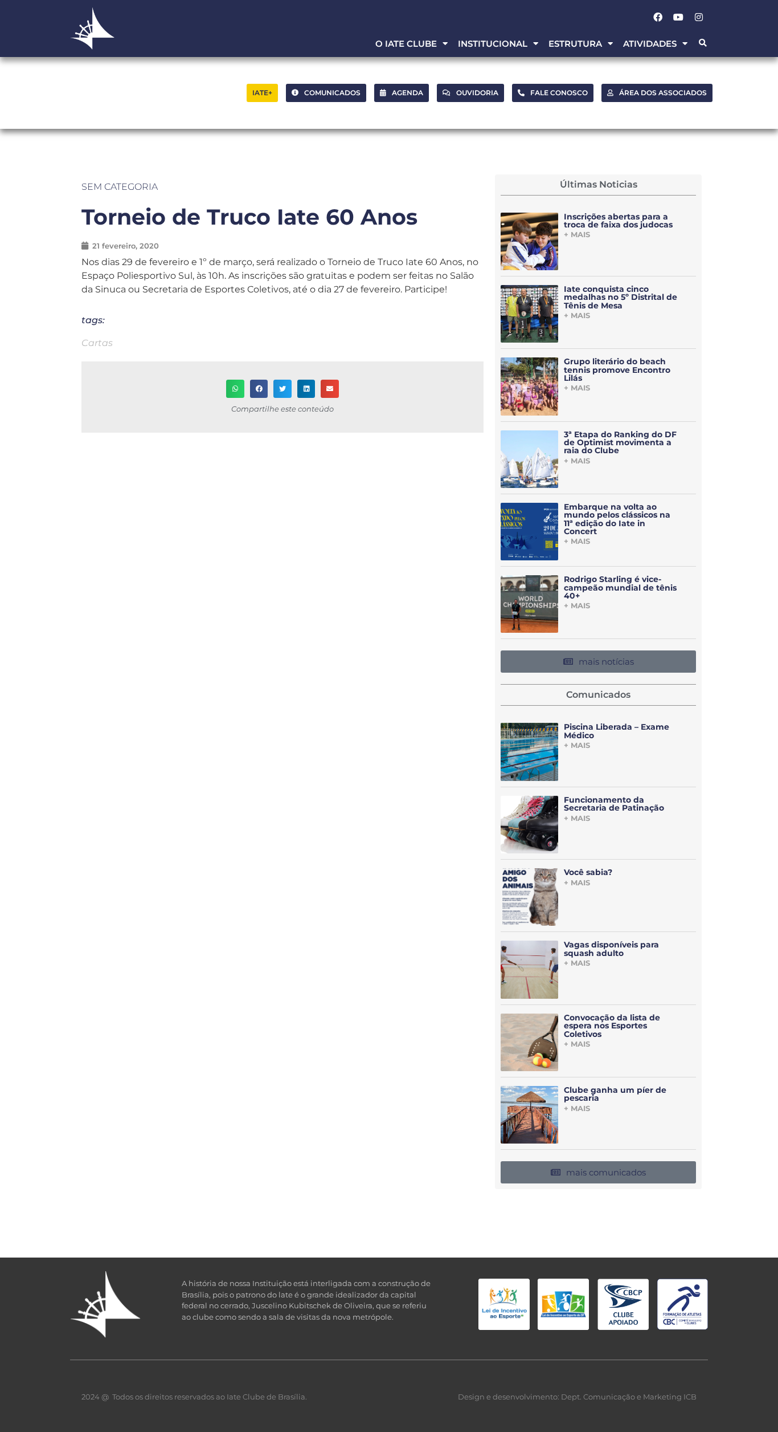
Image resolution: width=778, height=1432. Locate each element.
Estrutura (575, 43)
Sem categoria (119, 186)
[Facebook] (658, 17)
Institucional (492, 43)
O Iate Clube (406, 43)
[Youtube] (678, 17)
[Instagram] (699, 17)
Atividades (650, 43)
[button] (702, 43)
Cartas (97, 342)
